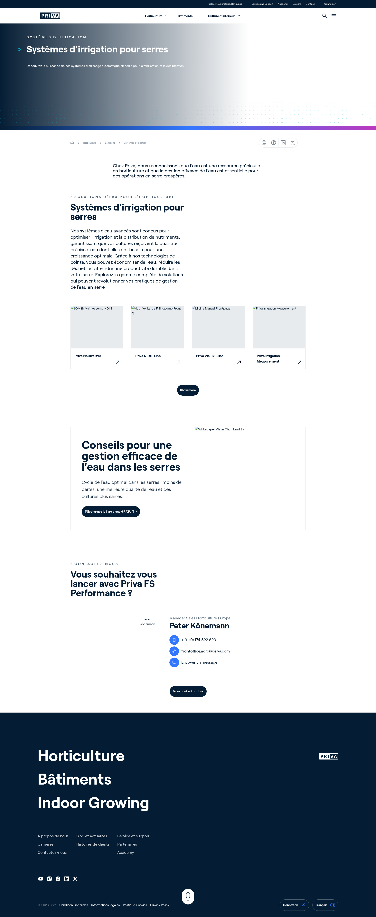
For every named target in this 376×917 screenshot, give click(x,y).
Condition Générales (73, 905)
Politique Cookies (135, 905)
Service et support (133, 836)
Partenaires (127, 844)
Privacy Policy (159, 905)
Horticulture (154, 16)
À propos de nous (53, 836)
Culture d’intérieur (221, 16)
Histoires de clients (92, 844)
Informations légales (105, 905)
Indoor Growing (93, 802)
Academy (125, 852)
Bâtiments (185, 16)
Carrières (45, 844)
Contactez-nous (52, 852)
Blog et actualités (91, 836)
